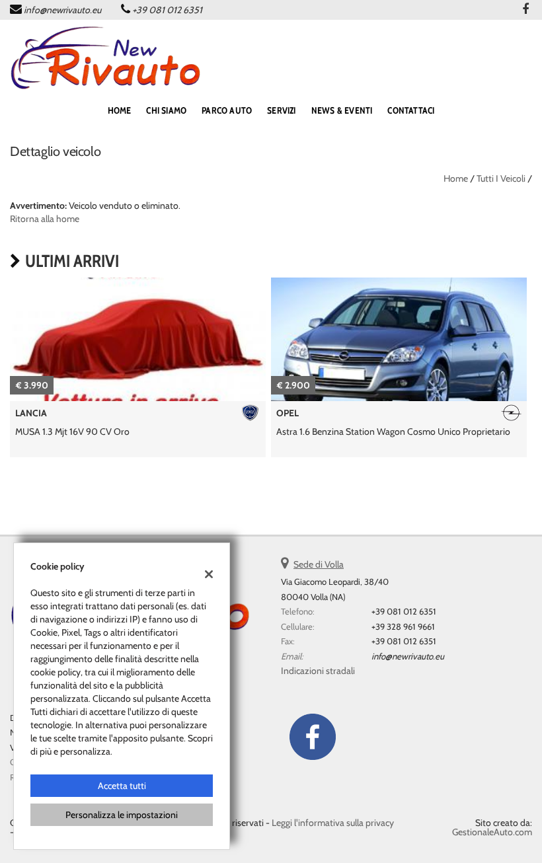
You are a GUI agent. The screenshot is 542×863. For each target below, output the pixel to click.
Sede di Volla (318, 564)
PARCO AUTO (227, 110)
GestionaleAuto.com (492, 832)
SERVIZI (281, 110)
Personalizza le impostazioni (121, 815)
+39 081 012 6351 (167, 10)
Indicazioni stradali (318, 671)
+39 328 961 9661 (403, 626)
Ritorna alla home (44, 219)
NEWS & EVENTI (342, 110)
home (120, 110)
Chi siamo (166, 110)
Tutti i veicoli (501, 178)
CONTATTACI (410, 110)
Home (456, 178)
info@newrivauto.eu (62, 10)
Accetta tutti (122, 786)
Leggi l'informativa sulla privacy (333, 823)
